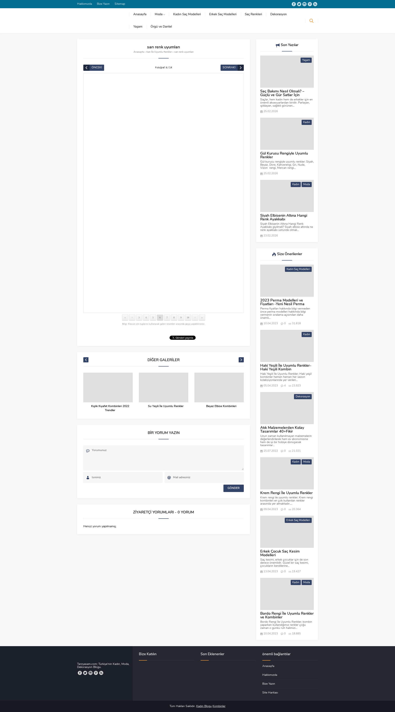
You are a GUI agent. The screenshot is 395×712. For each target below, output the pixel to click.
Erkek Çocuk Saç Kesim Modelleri (280, 553)
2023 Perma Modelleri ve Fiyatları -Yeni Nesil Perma (282, 302)
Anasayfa (139, 52)
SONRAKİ (229, 67)
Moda (306, 184)
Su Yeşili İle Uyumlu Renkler (166, 406)
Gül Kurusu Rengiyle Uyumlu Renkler (284, 155)
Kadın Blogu (204, 706)
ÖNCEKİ (97, 67)
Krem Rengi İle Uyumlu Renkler (286, 493)
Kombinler (219, 706)
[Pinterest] (310, 4)
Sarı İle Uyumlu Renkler (159, 52)
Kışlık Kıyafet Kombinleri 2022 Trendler (110, 408)
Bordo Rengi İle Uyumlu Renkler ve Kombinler (287, 615)
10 (188, 317)
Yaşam (306, 60)
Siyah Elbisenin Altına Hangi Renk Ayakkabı (283, 217)
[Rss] (315, 4)
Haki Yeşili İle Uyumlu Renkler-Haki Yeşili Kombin (285, 367)
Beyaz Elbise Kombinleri (221, 406)
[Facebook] (294, 4)
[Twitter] (299, 4)
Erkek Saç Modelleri (298, 520)
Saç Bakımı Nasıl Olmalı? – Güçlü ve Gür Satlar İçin (282, 93)
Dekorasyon (303, 396)
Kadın (306, 122)
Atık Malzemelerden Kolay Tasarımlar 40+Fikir (282, 430)
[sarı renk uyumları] (163, 193)
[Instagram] (304, 4)
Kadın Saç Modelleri (298, 269)
